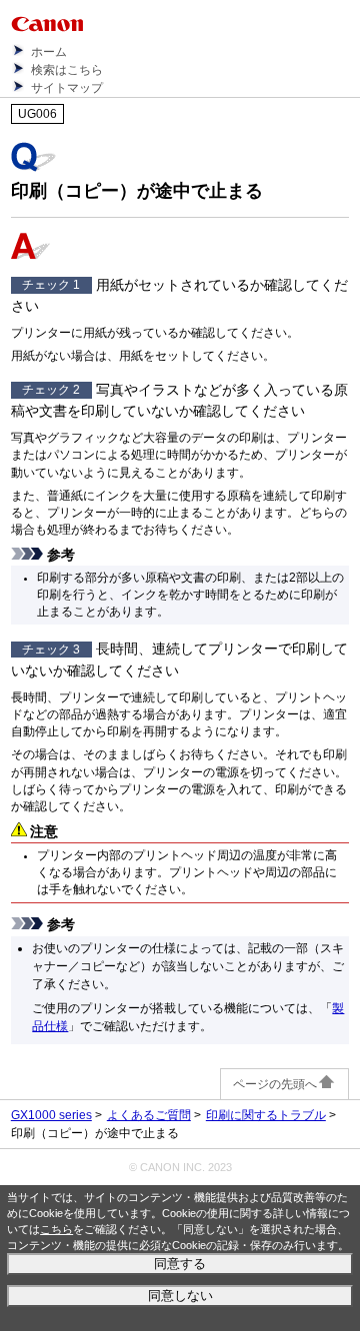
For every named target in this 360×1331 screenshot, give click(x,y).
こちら (56, 1229)
